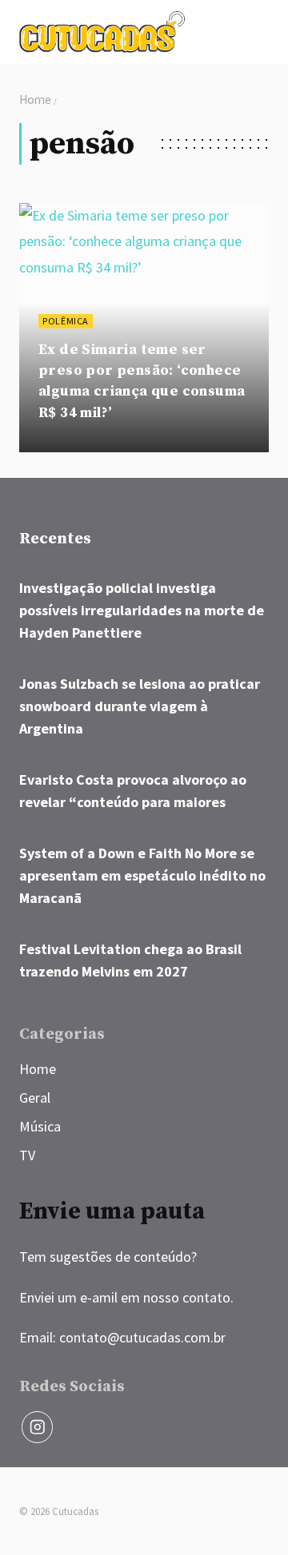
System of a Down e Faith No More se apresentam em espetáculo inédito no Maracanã (142, 875)
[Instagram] (37, 1426)
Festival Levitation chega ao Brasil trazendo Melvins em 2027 (130, 960)
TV (27, 1155)
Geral (34, 1097)
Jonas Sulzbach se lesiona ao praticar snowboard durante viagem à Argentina (139, 706)
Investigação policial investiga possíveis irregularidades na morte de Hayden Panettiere (141, 610)
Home (37, 1069)
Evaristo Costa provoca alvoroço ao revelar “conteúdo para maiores (132, 790)
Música (40, 1126)
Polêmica (65, 321)
